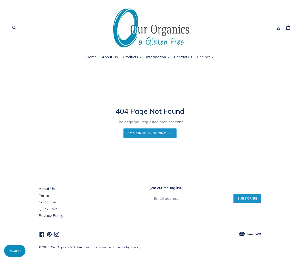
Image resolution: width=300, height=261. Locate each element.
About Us (110, 57)
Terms (44, 195)
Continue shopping (147, 133)
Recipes (204, 57)
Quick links (48, 208)
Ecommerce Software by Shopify (117, 247)
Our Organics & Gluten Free (70, 247)
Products (131, 57)
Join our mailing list (165, 188)
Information (156, 57)
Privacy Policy (51, 215)
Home (91, 57)
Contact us (183, 57)
